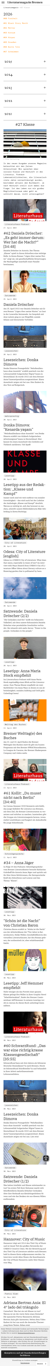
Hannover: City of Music (24, 1239)
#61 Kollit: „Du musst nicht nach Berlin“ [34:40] (22, 797)
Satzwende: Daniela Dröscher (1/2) (20, 1178)
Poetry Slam (11, 1294)
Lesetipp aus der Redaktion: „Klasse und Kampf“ (24, 489)
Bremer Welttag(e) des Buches (22, 735)
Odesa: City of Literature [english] (24, 553)
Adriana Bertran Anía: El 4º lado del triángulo (24, 1304)
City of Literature (15, 542)
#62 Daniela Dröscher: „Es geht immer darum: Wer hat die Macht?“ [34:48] (23, 240)
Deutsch (40, 1364)
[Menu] (3, 2)
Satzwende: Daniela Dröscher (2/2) (20, 613)
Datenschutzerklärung (26, 1333)
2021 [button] (8, 113)
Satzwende (10, 295)
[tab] (25, 61)
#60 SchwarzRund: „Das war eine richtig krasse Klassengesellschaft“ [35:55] (24, 1052)
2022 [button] (8, 100)
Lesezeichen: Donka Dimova (20, 362)
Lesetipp (9, 476)
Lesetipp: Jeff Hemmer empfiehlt (23, 985)
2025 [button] (8, 61)
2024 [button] (8, 74)
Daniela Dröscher (18, 304)
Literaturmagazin (10, 7)
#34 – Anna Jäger (18, 862)
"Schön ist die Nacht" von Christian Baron (21, 922)
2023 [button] (8, 87)
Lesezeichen (11, 351)
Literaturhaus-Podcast (17, 224)
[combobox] (42, 1363)
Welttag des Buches (15, 724)
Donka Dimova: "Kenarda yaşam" (18, 427)
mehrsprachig (12, 416)
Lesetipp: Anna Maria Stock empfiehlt (21, 673)
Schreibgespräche (14, 854)
